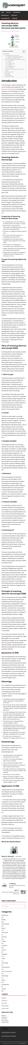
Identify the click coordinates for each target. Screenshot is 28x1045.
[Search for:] (14, 906)
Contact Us (4, 1000)
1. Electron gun (10, 61)
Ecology (4, 941)
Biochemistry (16, 12)
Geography (14, 15)
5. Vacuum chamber (11, 66)
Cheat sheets (5, 932)
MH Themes (23, 1043)
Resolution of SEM (9, 72)
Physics (3, 980)
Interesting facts (6, 967)
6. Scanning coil (10, 67)
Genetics (4, 950)
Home (2, 12)
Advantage (8, 73)
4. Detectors (10, 65)
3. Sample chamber (11, 63)
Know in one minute (7, 971)
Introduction (6, 53)
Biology (8, 12)
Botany (3, 928)
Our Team (4, 1003)
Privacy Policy (5, 1005)
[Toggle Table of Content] (23, 51)
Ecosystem (4, 945)
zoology (4, 989)
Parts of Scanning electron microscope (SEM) (15, 59)
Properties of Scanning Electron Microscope (15, 56)
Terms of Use (5, 1008)
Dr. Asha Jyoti (17, 31)
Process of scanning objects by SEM (14, 58)
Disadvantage (8, 75)
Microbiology (5, 15)
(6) (4, 437)
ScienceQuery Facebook (9, 1036)
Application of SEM (10, 76)
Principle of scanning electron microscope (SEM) (15, 70)
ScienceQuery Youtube (8, 1032)
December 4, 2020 (7, 31)
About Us (4, 998)
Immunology (5, 963)
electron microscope (8, 89)
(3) (24, 838)
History (3, 958)
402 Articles (18, 856)
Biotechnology (5, 18)
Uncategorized (5, 984)
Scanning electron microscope (12, 55)
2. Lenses (9, 62)
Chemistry (15, 18)
